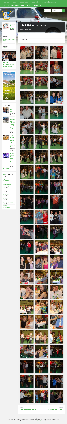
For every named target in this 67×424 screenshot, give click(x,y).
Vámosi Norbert (7, 190)
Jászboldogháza (24, 29)
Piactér (5, 47)
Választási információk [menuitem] (34, 5)
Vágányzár (5, 34)
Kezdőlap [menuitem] (6, 2)
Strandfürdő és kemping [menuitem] (48, 2)
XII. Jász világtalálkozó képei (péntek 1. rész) (8, 64)
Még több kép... (6, 168)
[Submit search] (63, 10)
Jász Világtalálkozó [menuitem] (17, 5)
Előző (21, 407)
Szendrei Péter (6, 198)
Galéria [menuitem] (14, 2)
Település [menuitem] (35, 2)
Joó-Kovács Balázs (8, 202)
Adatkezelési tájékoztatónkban (37, 420)
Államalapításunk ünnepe (12, 109)
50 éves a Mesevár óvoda (28, 409)
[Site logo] (6, 19)
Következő (60, 407)
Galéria (30, 29)
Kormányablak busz (7, 44)
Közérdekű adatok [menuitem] (24, 2)
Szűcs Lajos (6, 194)
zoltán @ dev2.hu (33, 422)
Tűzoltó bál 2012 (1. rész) (55, 409)
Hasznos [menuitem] (6, 5)
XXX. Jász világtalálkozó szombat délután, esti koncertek (11, 158)
